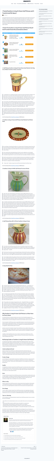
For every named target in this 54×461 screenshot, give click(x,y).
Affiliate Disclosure (30, 3)
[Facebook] (11, 431)
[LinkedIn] (13, 431)
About (15, 3)
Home (12, 3)
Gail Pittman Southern (8, 68)
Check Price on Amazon (29, 37)
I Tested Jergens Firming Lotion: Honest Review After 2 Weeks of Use (13, 436)
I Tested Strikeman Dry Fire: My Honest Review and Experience (12, 435)
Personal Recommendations (21, 3)
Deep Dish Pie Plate (7, 265)
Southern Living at (7, 168)
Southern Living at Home (24, 221)
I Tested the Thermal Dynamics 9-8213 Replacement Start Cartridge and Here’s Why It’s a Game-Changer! (9, 448)
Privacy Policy (37, 3)
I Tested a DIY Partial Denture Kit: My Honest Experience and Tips (13, 439)
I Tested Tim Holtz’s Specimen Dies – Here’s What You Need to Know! (28, 447)
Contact (41, 3)
